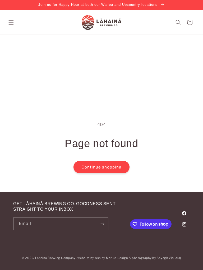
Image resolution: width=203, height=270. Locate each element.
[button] (11, 22)
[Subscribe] (102, 224)
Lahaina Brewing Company (55, 258)
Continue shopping (101, 167)
